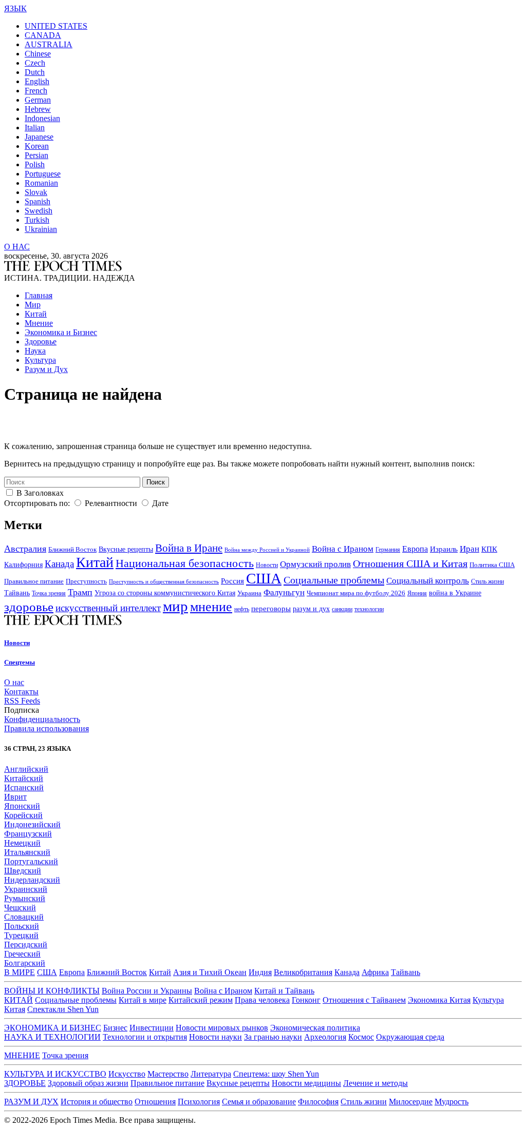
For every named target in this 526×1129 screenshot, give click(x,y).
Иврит (15, 796)
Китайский (23, 778)
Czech (35, 63)
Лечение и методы (375, 1083)
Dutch (35, 72)
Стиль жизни (487, 581)
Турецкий (21, 935)
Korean (37, 146)
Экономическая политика (315, 1027)
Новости (267, 565)
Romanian (41, 183)
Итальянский (27, 852)
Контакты (21, 691)
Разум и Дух (46, 369)
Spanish (37, 201)
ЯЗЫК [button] (15, 8)
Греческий (22, 953)
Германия (387, 550)
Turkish (37, 220)
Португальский (31, 861)
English (37, 81)
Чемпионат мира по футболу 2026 (356, 593)
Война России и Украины (147, 990)
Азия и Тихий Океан (210, 972)
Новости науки (215, 1037)
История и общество (97, 1101)
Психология (199, 1101)
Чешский (20, 907)
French (36, 90)
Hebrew (38, 109)
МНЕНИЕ (22, 1055)
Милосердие (411, 1101)
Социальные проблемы (334, 580)
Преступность (86, 581)
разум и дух (311, 609)
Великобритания (303, 972)
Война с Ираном (342, 549)
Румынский (24, 898)
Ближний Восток (72, 549)
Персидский (25, 944)
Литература (211, 1073)
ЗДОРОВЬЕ (25, 1083)
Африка (375, 972)
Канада (59, 563)
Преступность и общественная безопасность (164, 581)
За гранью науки (273, 1037)
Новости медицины (306, 1083)
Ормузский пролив (315, 564)
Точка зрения (49, 593)
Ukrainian (41, 229)
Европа (415, 548)
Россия (232, 581)
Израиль (444, 549)
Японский (22, 806)
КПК (489, 549)
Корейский (23, 815)
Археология (325, 1037)
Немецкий (22, 843)
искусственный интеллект (108, 607)
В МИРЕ (19, 972)
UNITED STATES (56, 26)
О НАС (17, 246)
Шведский (22, 870)
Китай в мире (142, 1000)
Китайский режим (200, 1000)
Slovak (36, 192)
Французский (28, 833)
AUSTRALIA (48, 44)
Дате (160, 503)
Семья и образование (259, 1101)
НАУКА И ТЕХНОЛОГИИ (52, 1037)
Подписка (21, 710)
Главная (38, 295)
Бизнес (115, 1027)
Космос (361, 1037)
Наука (35, 350)
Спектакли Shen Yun (63, 1009)
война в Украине (455, 593)
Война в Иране (188, 548)
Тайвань (17, 593)
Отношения (155, 1101)
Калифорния (23, 564)
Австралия (25, 548)
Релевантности (111, 503)
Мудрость (451, 1101)
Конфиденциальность (42, 719)
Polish (35, 164)
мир (175, 606)
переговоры (271, 609)
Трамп (80, 592)
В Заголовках (40, 493)
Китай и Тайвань (284, 990)
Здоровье (41, 341)
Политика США (492, 565)
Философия (318, 1101)
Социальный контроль (427, 581)
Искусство (126, 1073)
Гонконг (306, 1000)
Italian (35, 127)
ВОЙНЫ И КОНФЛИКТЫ (52, 990)
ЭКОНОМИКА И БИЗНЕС (52, 1027)
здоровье (28, 607)
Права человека (262, 1000)
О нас (14, 682)
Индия (260, 972)
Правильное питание (34, 581)
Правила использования (46, 728)
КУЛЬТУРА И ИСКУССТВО (55, 1073)
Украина (249, 593)
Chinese (38, 53)
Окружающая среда (410, 1037)
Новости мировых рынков (222, 1027)
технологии (369, 609)
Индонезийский (32, 824)
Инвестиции (151, 1027)
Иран (469, 549)
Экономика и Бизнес (61, 332)
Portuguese (43, 173)
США (263, 579)
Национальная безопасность (185, 563)
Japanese (39, 136)
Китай (36, 313)
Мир (33, 304)
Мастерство (168, 1073)
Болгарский (24, 963)
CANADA (43, 35)
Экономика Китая (439, 1000)
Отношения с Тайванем (364, 1000)
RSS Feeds (22, 700)
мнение (211, 606)
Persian (36, 155)
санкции (342, 609)
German (38, 99)
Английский (26, 769)
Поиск (155, 482)
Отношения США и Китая (410, 563)
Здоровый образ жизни (88, 1083)
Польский (21, 926)
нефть (241, 609)
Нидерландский (32, 879)
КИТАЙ (18, 1000)
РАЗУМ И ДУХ (31, 1101)
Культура (40, 360)
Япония (417, 593)
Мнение (39, 323)
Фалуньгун (284, 592)
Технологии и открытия (145, 1037)
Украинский (25, 889)
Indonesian (42, 118)
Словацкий (24, 916)
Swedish (38, 210)
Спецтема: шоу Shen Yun (276, 1073)
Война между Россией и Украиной (267, 550)
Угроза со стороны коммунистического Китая (165, 593)
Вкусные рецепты (126, 549)
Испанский (24, 787)
